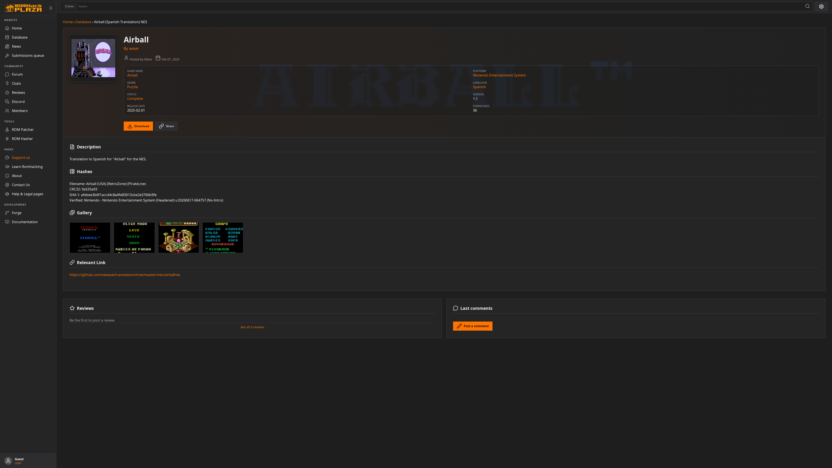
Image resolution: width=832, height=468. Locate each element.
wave (133, 48)
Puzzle (132, 86)
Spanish (479, 86)
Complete (135, 98)
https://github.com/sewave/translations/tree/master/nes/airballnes (125, 274)
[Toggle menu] (50, 8)
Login (18, 463)
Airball (132, 75)
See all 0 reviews (252, 327)
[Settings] (821, 6)
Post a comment (476, 326)
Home (68, 22)
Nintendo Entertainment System (499, 75)
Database (83, 22)
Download (141, 126)
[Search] (807, 6)
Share (170, 126)
